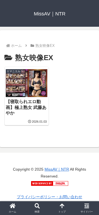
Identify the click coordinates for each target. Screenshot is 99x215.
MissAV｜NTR (57, 169)
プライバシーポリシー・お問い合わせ (49, 197)
